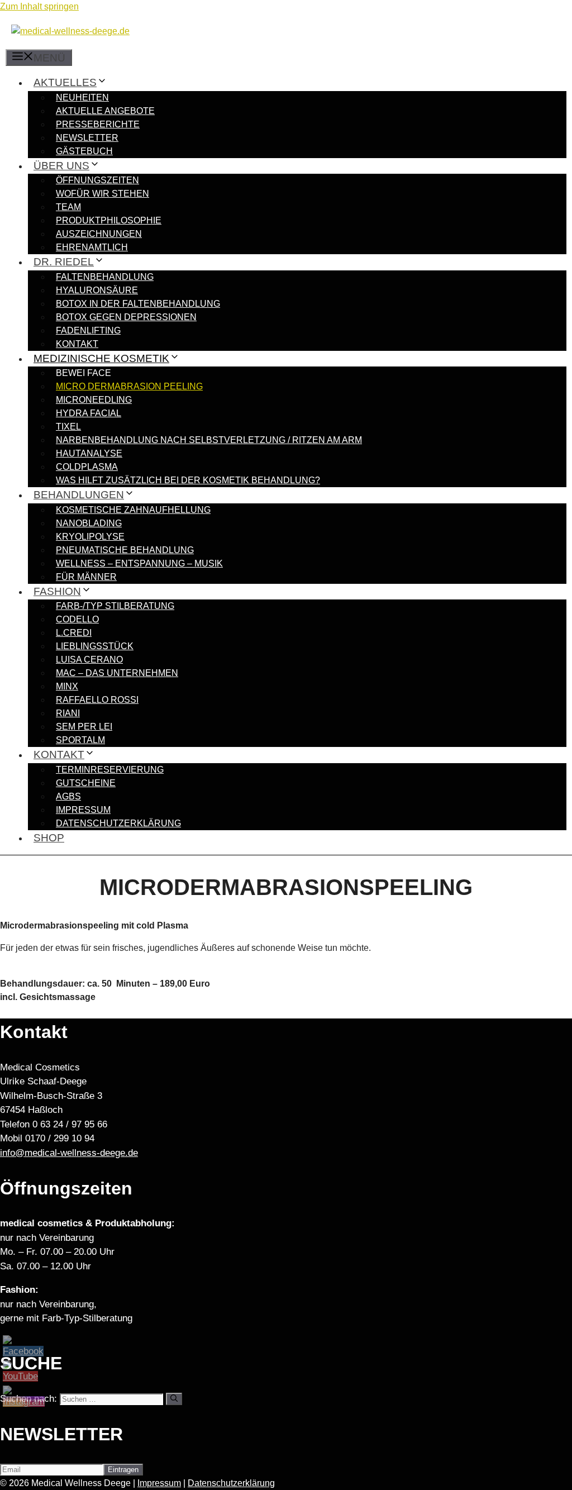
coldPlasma (87, 467)
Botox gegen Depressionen (126, 317)
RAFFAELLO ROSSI (97, 699)
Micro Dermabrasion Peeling (129, 386)
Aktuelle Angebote (105, 111)
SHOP (49, 838)
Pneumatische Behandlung (125, 550)
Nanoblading (89, 523)
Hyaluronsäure (97, 290)
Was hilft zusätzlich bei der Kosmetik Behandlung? (188, 480)
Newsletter (87, 137)
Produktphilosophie (108, 220)
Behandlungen (79, 495)
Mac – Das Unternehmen (117, 673)
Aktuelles (65, 82)
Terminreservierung (110, 769)
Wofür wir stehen (102, 193)
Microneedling (94, 399)
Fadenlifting (88, 330)
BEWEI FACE (83, 373)
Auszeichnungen (99, 234)
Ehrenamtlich (92, 247)
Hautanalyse (89, 453)
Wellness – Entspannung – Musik (139, 563)
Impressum (83, 810)
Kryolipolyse (90, 536)
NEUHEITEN (82, 97)
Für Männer (86, 577)
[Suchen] (174, 1399)
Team (68, 207)
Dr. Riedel (64, 262)
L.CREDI (74, 632)
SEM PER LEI (84, 726)
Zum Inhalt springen (39, 6)
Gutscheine (86, 783)
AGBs (68, 796)
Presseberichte (98, 124)
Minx (67, 686)
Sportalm (80, 740)
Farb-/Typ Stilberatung (115, 606)
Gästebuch (84, 151)
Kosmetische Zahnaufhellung (133, 510)
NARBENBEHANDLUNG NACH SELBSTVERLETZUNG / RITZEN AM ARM (209, 440)
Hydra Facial (88, 413)
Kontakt (77, 344)
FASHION (57, 591)
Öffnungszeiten (97, 180)
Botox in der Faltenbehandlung (138, 303)
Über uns (61, 166)
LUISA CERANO (89, 659)
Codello (77, 619)
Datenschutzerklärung (118, 823)
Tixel (68, 426)
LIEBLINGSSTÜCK (95, 646)
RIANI (68, 713)
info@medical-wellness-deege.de (69, 1153)
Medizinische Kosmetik (101, 358)
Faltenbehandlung (105, 277)
